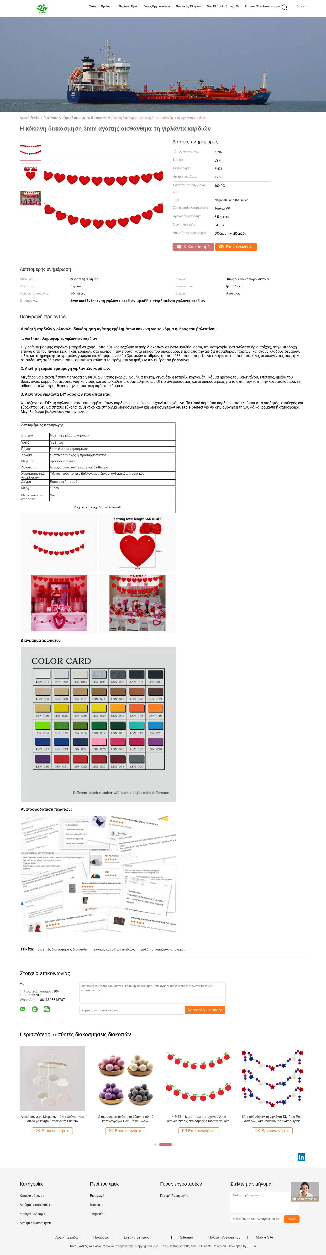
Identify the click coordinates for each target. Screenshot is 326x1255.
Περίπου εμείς (128, 6)
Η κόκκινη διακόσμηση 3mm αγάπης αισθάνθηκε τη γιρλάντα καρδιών (157, 118)
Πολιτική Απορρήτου (224, 1237)
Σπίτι (92, 6)
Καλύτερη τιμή (196, 247)
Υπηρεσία (97, 1214)
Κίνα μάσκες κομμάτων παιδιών (92, 1246)
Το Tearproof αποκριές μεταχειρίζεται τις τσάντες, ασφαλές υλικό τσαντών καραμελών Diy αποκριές (213, 1119)
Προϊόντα (107, 6)
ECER (251, 1246)
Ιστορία (95, 1205)
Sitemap (186, 1237)
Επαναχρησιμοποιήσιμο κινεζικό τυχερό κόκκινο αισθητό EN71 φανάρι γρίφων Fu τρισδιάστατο (287, 1119)
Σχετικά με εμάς (136, 1237)
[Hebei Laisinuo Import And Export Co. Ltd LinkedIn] (301, 1157)
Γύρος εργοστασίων (157, 6)
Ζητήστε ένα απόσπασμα (262, 6)
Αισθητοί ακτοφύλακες (35, 1205)
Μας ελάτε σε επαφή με (223, 6)
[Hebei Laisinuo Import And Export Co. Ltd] (43, 8)
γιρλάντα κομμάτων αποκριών (163, 949)
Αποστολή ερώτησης (205, 1010)
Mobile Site (264, 1237)
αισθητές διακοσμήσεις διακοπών (63, 949)
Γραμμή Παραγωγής (174, 1195)
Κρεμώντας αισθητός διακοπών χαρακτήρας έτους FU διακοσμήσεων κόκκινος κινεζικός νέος (140, 1119)
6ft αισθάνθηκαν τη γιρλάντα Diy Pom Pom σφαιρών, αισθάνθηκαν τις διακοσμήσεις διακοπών (74, 1119)
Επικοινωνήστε (239, 247)
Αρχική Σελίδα (66, 1237)
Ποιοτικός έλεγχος (188, 6)
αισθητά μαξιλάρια (32, 1214)
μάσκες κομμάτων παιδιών (114, 949)
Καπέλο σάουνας (32, 1195)
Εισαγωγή (97, 1195)
